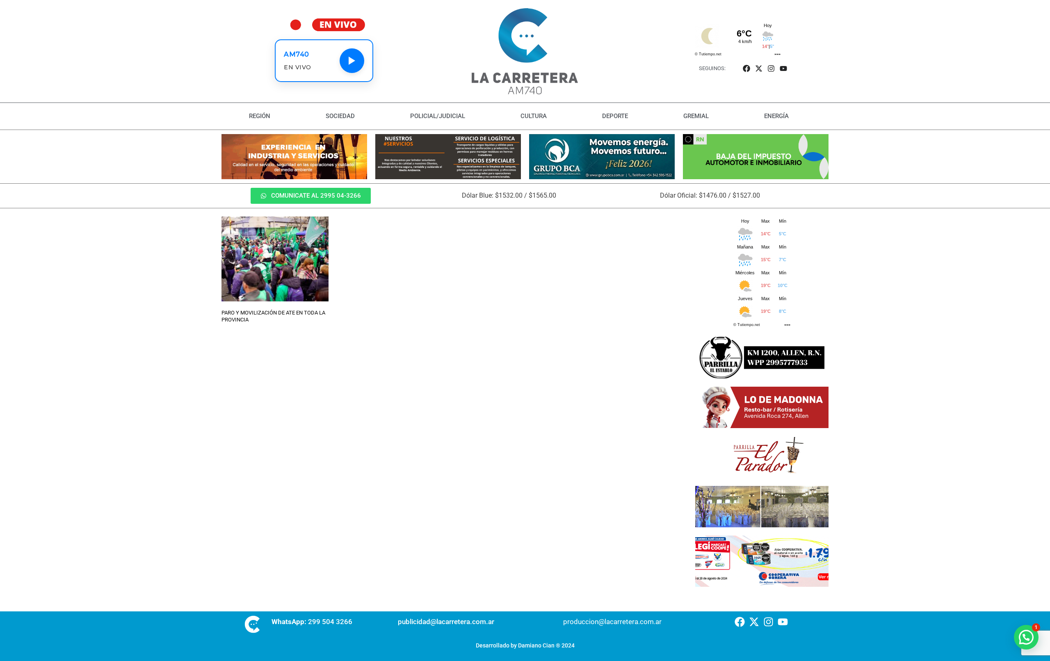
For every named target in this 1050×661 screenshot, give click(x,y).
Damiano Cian (536, 645)
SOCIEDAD (340, 116)
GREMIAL (696, 116)
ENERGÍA (776, 116)
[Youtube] (783, 68)
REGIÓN (259, 116)
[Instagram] (771, 68)
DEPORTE (615, 116)
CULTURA (533, 116)
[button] (1026, 637)
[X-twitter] (758, 68)
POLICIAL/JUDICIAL (437, 116)
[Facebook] (746, 68)
